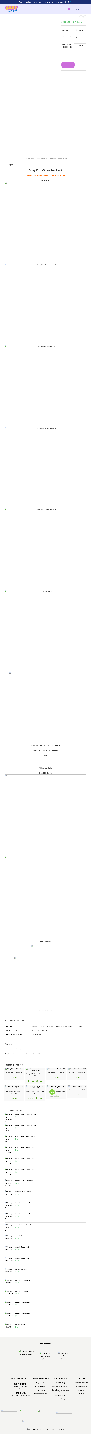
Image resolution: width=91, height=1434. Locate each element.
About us (81, 1394)
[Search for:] (81, 9)
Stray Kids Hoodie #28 (56, 1072)
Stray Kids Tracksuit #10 (56, 1091)
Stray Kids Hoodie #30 (77, 1090)
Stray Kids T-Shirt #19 (14, 1072)
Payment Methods (81, 1386)
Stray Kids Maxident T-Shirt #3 (14, 1092)
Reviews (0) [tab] (62, 158)
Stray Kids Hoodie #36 (77, 1072)
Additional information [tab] (46, 158)
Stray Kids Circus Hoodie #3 (35, 1075)
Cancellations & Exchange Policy (60, 1390)
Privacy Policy (60, 1383)
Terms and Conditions (81, 1383)
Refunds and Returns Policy (60, 1386)
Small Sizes (67, 36)
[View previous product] (81, 16)
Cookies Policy (60, 1399)
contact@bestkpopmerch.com (21, 1395)
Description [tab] (29, 158)
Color (65, 30)
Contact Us (81, 1390)
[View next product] (84, 16)
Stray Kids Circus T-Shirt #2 (35, 1092)
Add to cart (68, 65)
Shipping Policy (60, 1395)
